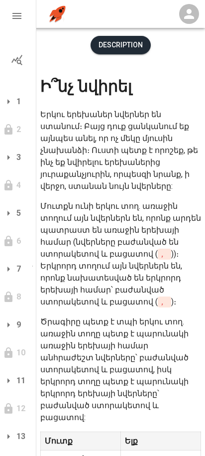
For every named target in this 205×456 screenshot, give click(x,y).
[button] (18, 16)
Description (121, 45)
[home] (57, 14)
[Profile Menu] (189, 14)
